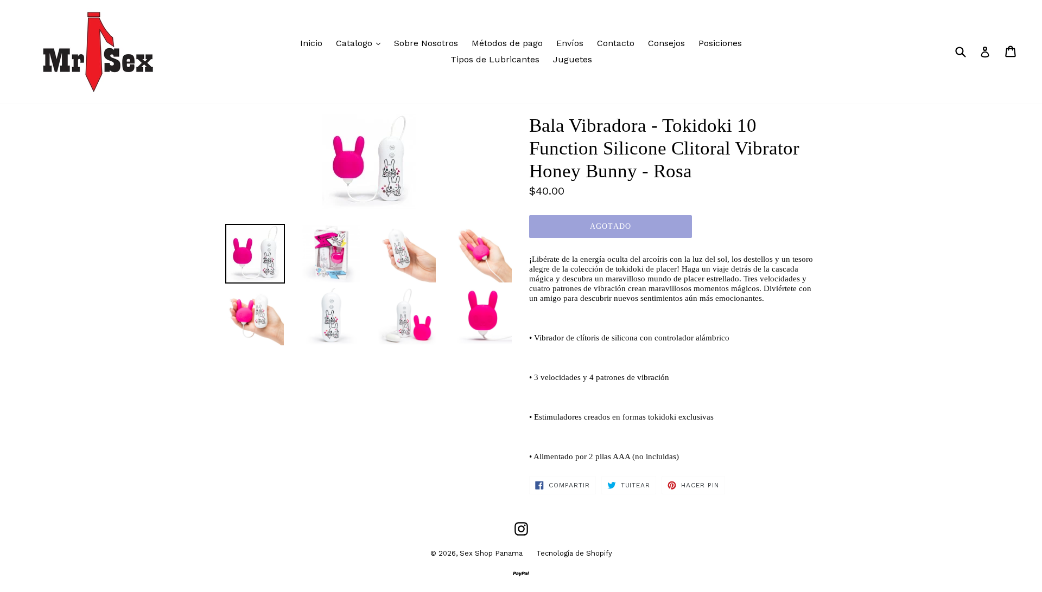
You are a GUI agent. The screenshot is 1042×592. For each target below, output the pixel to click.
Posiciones (720, 43)
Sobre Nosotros (426, 43)
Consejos (666, 43)
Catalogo (361, 42)
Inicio (311, 43)
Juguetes (572, 59)
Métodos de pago (507, 43)
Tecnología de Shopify (574, 553)
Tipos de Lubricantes (494, 59)
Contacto (615, 43)
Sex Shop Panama (491, 553)
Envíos (569, 43)
